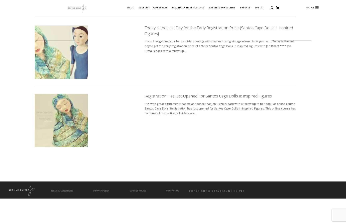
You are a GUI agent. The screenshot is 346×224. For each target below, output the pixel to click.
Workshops (160, 8)
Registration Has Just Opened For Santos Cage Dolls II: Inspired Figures (208, 96)
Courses (143, 8)
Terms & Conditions (62, 191)
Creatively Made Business (188, 8)
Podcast (245, 8)
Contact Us (172, 191)
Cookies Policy (138, 191)
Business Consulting (222, 8)
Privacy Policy (101, 191)
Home (130, 8)
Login (258, 8)
